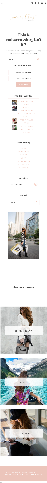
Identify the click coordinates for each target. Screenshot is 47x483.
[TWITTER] (45, 3)
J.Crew (23, 155)
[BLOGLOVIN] (32, 3)
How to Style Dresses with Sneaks (26, 129)
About (8, 474)
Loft (23, 158)
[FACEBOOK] (35, 3)
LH (41, 474)
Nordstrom (23, 164)
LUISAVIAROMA (23, 161)
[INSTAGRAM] (38, 3)
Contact (24, 474)
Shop (15, 474)
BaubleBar (23, 151)
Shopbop (23, 168)
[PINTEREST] (42, 3)
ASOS (23, 148)
